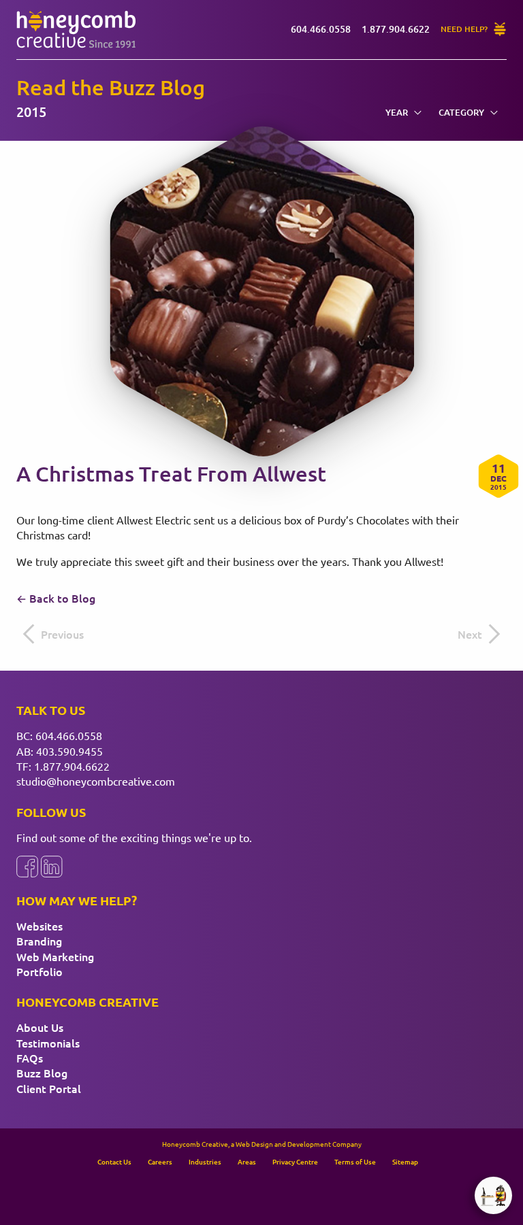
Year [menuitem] (396, 112)
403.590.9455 (69, 751)
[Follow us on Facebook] (27, 866)
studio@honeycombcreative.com (95, 781)
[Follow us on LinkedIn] (52, 866)
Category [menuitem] (461, 112)
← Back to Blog (55, 597)
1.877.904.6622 (72, 766)
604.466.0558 (68, 735)
